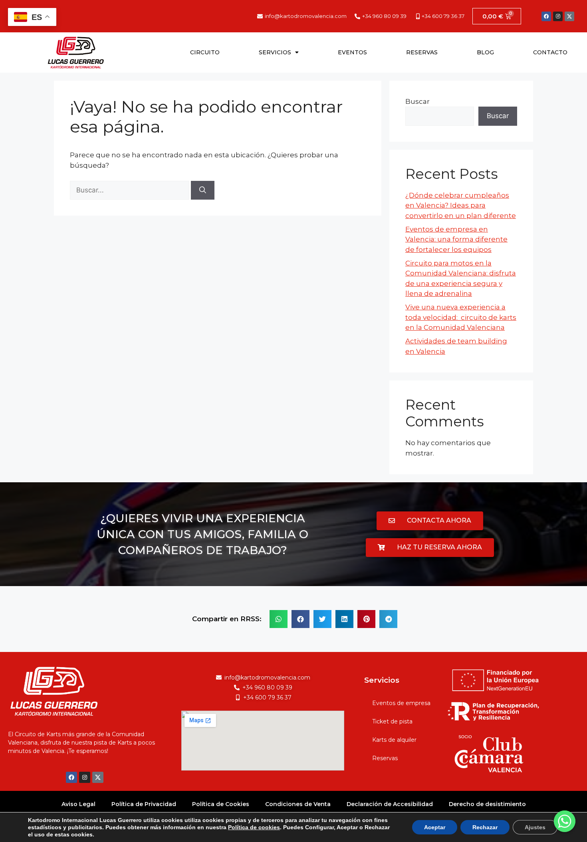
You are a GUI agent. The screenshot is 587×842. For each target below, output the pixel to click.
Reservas (422, 52)
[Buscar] (202, 190)
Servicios (275, 52)
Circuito (205, 52)
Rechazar (485, 827)
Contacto (550, 52)
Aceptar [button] (434, 827)
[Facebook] (546, 16)
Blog (485, 52)
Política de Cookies (220, 804)
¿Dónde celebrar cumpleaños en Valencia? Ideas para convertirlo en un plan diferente (460, 205)
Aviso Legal (78, 804)
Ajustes (535, 827)
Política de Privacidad (143, 804)
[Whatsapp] (564, 821)
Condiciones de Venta (298, 804)
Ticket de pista (392, 721)
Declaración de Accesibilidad (390, 804)
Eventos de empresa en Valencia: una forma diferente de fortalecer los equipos (456, 239)
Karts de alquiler (394, 739)
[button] (430, 520)
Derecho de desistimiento (487, 804)
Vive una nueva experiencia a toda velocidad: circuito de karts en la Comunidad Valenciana (460, 317)
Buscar (417, 101)
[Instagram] (558, 16)
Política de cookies (254, 827)
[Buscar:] (130, 190)
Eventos (352, 52)
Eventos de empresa (401, 703)
